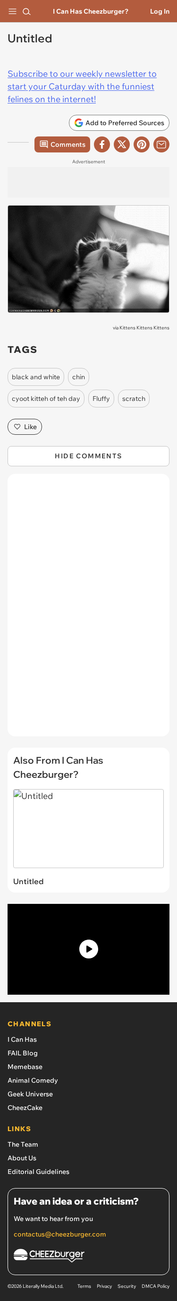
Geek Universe (30, 1094)
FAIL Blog (23, 1053)
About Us (22, 1158)
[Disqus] (88, 609)
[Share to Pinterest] (142, 144)
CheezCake (25, 1107)
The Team (23, 1144)
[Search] (26, 11)
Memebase (25, 1066)
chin (78, 377)
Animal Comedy (33, 1080)
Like (30, 427)
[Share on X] (122, 144)
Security (127, 1286)
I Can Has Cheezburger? (90, 11)
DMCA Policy (155, 1286)
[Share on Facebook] (102, 144)
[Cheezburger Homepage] (88, 1257)
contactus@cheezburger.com (60, 1234)
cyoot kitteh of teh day (46, 398)
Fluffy (101, 398)
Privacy (104, 1286)
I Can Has (22, 1039)
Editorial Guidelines (38, 1171)
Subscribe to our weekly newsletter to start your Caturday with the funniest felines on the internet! (82, 86)
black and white (36, 377)
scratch (133, 398)
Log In (159, 11)
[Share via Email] (161, 144)
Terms (84, 1286)
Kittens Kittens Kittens (144, 328)
